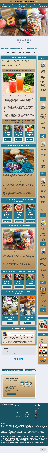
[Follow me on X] (25, 39)
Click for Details (32, 1)
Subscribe (26, 416)
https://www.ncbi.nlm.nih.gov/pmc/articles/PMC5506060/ (15, 353)
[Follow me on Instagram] (20, 39)
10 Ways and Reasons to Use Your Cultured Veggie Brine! (11, 48)
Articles (16, 410)
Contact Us (17, 412)
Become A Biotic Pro (28, 410)
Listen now (41, 341)
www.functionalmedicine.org (38, 436)
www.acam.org (28, 436)
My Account (26, 412)
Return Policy (27, 414)
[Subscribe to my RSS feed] (30, 39)
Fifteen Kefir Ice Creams (32, 48)
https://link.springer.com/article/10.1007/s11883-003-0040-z (16, 351)
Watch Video (43, 306)
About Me (26, 408)
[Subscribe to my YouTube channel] (23, 39)
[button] (7, 139)
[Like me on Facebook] (18, 39)
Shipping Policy (18, 416)
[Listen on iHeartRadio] (43, 355)
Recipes (16, 414)
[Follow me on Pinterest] (28, 39)
